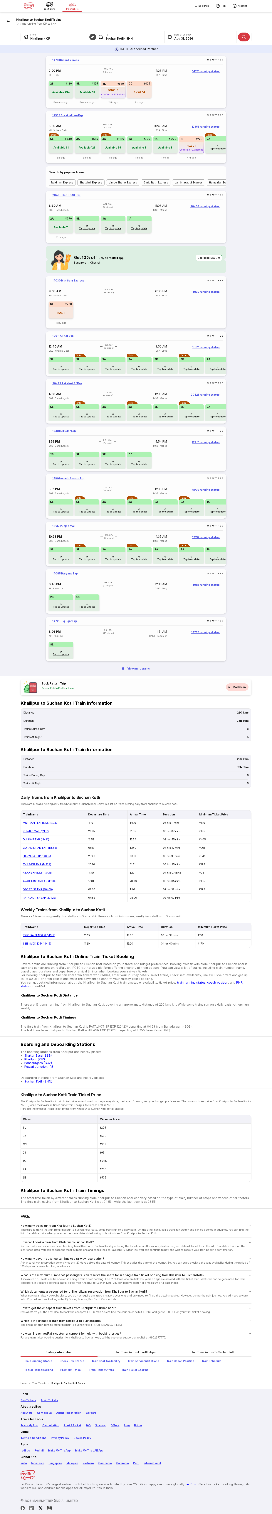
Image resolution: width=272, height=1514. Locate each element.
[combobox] (57, 37)
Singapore (55, 1463)
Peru (136, 1463)
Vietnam (88, 1463)
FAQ (88, 1425)
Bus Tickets (28, 1400)
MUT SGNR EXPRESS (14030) (41, 822)
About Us (27, 1412)
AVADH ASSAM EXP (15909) (40, 881)
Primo (138, 1425)
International (152, 1463)
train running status (191, 982)
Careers (91, 1412)
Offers (115, 1425)
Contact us (44, 1412)
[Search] (244, 37)
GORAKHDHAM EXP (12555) (40, 847)
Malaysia (72, 1463)
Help (223, 5)
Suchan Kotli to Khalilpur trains (58, 688)
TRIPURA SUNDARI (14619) (39, 935)
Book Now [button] (239, 687)
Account (242, 5)
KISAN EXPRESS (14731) (37, 872)
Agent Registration (68, 1412)
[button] (92, 37)
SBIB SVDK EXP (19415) (37, 943)
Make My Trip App (59, 1450)
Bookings (204, 5)
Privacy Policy (60, 1437)
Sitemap (100, 1425)
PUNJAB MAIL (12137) (36, 831)
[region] (136, 82)
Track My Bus (29, 1425)
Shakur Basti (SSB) (38, 1055)
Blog (127, 1425)
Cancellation (50, 1425)
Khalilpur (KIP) (34, 1059)
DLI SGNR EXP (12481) (36, 839)
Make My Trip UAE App (89, 1450)
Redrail (39, 1450)
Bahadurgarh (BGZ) (38, 1063)
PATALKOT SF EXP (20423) (39, 897)
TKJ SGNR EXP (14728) (37, 864)
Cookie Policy (82, 1437)
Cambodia (105, 1463)
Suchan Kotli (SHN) (38, 1081)
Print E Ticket (72, 1425)
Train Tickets (49, 1400)
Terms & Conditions (33, 1437)
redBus (25, 1450)
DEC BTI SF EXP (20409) (38, 889)
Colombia (122, 1463)
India (24, 1463)
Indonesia (37, 1463)
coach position (217, 982)
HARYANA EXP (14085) (37, 856)
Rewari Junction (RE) (39, 1066)
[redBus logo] (28, 6)
